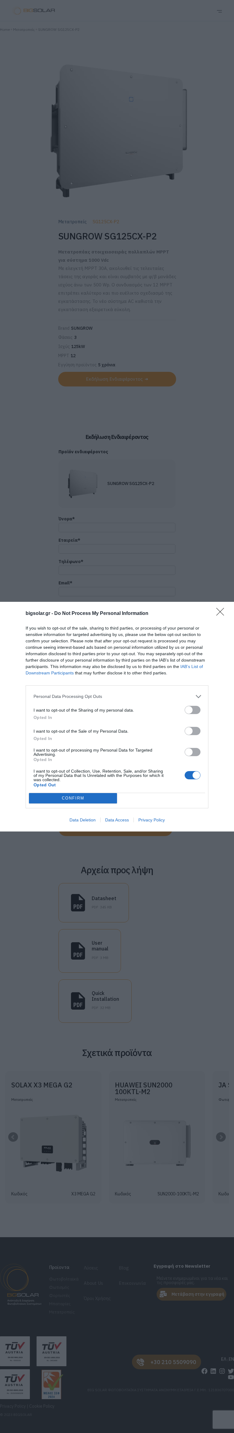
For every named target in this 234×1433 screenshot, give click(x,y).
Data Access (117, 819)
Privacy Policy (151, 819)
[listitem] (117, 696)
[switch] (192, 710)
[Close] (222, 614)
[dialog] (117, 716)
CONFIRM (73, 798)
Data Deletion (82, 819)
